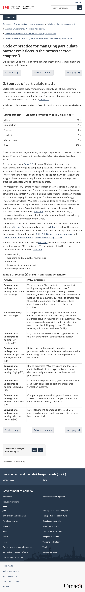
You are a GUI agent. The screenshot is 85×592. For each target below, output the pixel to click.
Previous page (12, 72)
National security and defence (15, 552)
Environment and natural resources (29, 24)
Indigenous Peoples (50, 536)
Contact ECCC (8, 480)
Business (6, 526)
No (41, 450)
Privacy (6, 586)
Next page (72, 72)
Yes (34, 450)
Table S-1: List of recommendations (54, 234)
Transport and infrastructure (54, 516)
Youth (44, 547)
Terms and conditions (12, 581)
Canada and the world (51, 521)
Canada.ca (7, 24)
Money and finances (50, 526)
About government (11, 502)
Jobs (4, 510)
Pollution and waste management (60, 24)
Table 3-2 (38, 211)
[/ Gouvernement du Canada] (18, 7)
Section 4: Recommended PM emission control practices (32, 237)
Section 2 (18, 226)
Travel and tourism (10, 521)
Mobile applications (11, 571)
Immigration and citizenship (14, 516)
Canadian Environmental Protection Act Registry (25, 29)
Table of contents (43, 72)
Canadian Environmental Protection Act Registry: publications (30, 33)
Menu (8, 17)
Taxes (5, 542)
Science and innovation (52, 531)
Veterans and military (51, 542)
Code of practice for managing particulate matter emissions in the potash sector (38, 38)
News (44, 480)
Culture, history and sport (13, 557)
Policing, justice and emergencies (56, 510)
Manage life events (50, 552)
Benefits (6, 531)
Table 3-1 (44, 99)
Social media (8, 566)
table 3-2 (54, 226)
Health (5, 536)
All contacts (7, 496)
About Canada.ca (10, 576)
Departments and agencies (53, 496)
